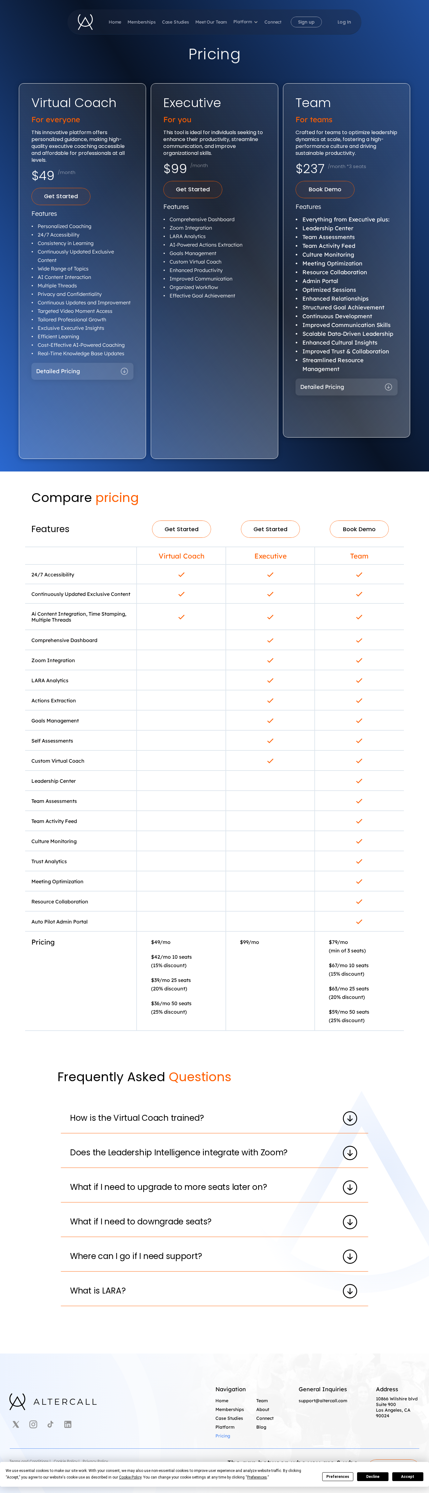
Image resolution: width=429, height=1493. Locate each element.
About (262, 1409)
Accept (407, 1476)
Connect (272, 22)
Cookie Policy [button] (130, 1477)
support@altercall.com (323, 1400)
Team (262, 1400)
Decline (372, 1476)
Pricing (222, 1436)
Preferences (337, 1476)
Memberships (141, 22)
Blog (261, 1427)
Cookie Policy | (66, 1461)
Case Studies (175, 22)
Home (115, 22)
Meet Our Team (211, 22)
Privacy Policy (95, 1461)
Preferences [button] (257, 1477)
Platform (242, 22)
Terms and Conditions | (30, 1461)
